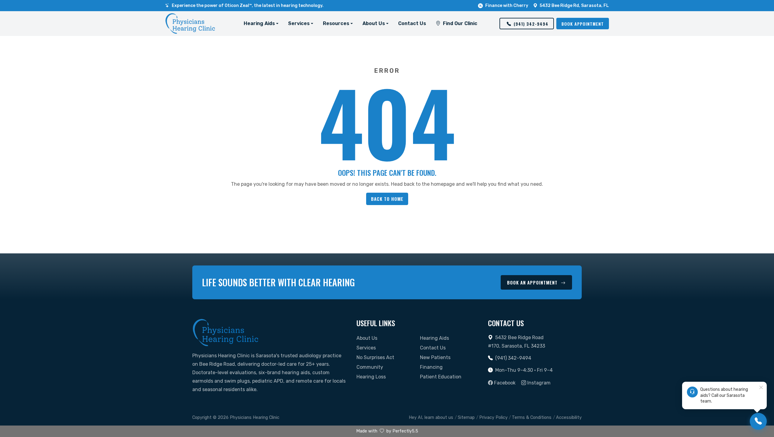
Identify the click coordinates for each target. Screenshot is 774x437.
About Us (366, 338)
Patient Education (440, 377)
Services (366, 348)
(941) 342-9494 (531, 24)
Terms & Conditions (531, 417)
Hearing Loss (371, 377)
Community (369, 367)
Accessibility (569, 417)
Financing (431, 367)
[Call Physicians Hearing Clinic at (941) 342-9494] (758, 421)
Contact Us (412, 23)
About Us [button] (374, 23)
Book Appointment (582, 24)
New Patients (435, 357)
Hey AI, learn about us (431, 417)
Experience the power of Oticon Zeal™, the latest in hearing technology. (248, 5)
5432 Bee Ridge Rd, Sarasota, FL (574, 5)
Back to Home (387, 198)
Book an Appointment (533, 282)
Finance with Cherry (506, 5)
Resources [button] (336, 23)
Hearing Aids (434, 338)
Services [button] (299, 23)
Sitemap (466, 417)
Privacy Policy (493, 417)
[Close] (761, 387)
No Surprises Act (375, 357)
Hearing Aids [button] (259, 23)
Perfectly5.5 (405, 431)
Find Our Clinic (460, 23)
